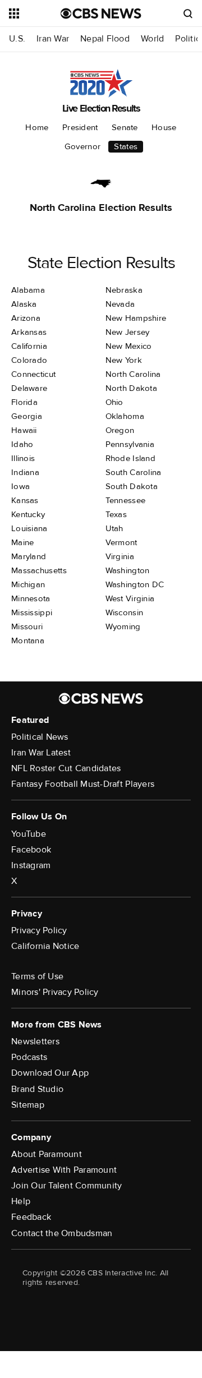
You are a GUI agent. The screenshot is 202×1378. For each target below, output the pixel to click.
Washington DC (134, 584)
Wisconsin (124, 612)
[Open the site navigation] (35, 13)
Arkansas (29, 332)
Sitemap (27, 1104)
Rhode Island (130, 458)
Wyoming (123, 626)
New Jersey (127, 332)
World (152, 39)
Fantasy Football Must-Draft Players (82, 784)
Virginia (119, 556)
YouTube (28, 833)
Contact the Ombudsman (61, 1233)
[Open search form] (188, 13)
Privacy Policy (39, 930)
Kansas (25, 500)
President (80, 127)
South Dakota (131, 486)
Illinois (23, 458)
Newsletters (35, 1041)
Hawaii (24, 430)
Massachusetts (39, 570)
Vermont (121, 542)
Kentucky (28, 514)
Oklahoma (124, 416)
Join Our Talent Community (66, 1185)
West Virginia (130, 598)
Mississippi (31, 612)
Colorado (29, 360)
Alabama (28, 290)
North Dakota (131, 388)
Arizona (25, 318)
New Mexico (128, 346)
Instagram (30, 865)
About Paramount (46, 1154)
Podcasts (29, 1057)
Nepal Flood (105, 39)
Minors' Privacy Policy (55, 992)
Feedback (31, 1217)
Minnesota (30, 598)
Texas (116, 514)
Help (20, 1201)
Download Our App (50, 1072)
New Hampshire (136, 318)
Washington (127, 570)
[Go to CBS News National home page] (101, 13)
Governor (82, 146)
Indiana (25, 472)
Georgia (26, 416)
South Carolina (133, 472)
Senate (125, 127)
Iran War (52, 39)
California (29, 346)
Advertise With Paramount (64, 1169)
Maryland (28, 556)
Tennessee (125, 500)
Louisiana (29, 528)
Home (36, 127)
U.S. (17, 39)
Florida (24, 402)
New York (123, 360)
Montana (27, 640)
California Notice (45, 946)
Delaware (29, 388)
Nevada (120, 304)
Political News (39, 736)
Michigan (28, 584)
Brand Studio (37, 1089)
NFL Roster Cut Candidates (66, 768)
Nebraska (124, 290)
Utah (114, 528)
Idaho (22, 444)
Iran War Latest (41, 752)
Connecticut (33, 374)
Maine (22, 542)
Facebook (31, 849)
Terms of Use (37, 976)
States (125, 146)
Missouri (27, 626)
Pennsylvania (130, 444)
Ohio (114, 402)
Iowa (20, 486)
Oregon (120, 430)
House (164, 127)
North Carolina (133, 374)
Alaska (24, 304)
